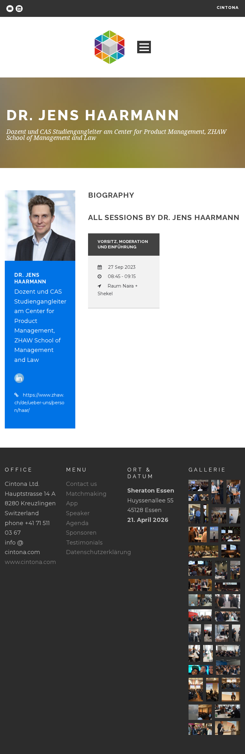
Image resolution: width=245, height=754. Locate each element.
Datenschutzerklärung (98, 552)
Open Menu (144, 47)
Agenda (77, 523)
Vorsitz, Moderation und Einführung (123, 244)
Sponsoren (81, 532)
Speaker (78, 513)
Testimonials (84, 542)
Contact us (81, 483)
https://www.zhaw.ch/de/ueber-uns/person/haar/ (39, 402)
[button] (198, 485)
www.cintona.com (30, 562)
